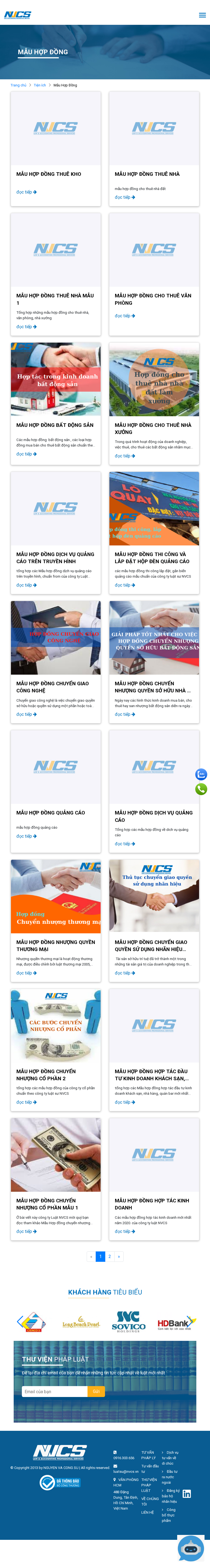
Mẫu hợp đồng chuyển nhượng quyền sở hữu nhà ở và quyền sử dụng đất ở (153, 691)
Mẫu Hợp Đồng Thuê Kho (48, 174)
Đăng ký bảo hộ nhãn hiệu (171, 1496)
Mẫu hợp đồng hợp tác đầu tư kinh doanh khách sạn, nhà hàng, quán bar (151, 1079)
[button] (190, 1322)
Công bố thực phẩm (169, 1515)
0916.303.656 (123, 1458)
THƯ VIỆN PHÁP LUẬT (149, 1485)
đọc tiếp (24, 192)
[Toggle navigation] (202, 16)
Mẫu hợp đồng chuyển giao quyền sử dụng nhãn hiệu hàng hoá (151, 949)
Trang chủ (18, 85)
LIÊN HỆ (147, 1512)
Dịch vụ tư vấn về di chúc (170, 1457)
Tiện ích (40, 85)
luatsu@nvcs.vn (126, 1472)
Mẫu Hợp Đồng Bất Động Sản (55, 425)
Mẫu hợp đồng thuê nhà (147, 174)
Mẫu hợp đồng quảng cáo (50, 813)
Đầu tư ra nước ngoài (169, 1477)
